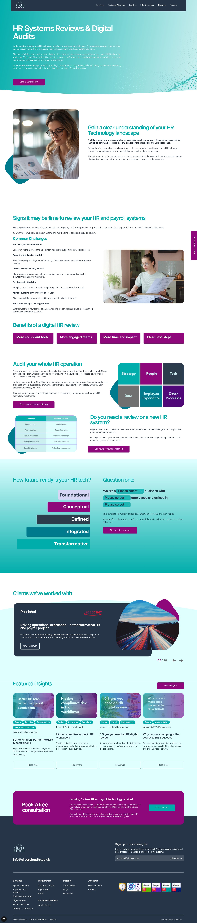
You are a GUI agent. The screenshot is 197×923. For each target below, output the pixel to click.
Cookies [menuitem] (52, 920)
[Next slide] (181, 660)
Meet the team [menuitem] (95, 886)
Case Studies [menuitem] (69, 886)
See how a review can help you (34, 404)
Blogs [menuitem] (65, 890)
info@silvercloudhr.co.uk (31, 859)
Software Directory (116, 5)
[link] (100, 5)
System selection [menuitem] (21, 886)
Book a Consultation (29, 82)
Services (100, 5)
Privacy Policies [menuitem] (20, 920)
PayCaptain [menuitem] (43, 890)
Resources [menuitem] (68, 894)
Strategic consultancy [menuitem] (23, 909)
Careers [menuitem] (92, 890)
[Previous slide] (174, 660)
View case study (30, 646)
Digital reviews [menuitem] (19, 901)
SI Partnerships (147, 5)
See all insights (170, 686)
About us (162, 5)
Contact (173, 5)
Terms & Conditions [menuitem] (38, 920)
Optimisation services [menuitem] (22, 897)
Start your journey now (120, 530)
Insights (132, 5)
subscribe (174, 858)
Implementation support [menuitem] (20, 891)
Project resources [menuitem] (21, 905)
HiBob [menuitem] (40, 894)
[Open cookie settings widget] (4, 919)
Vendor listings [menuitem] (44, 905)
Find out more (162, 808)
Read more (34, 765)
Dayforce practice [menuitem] (46, 886)
